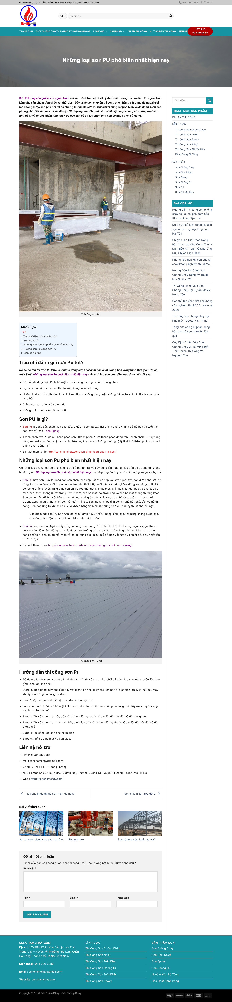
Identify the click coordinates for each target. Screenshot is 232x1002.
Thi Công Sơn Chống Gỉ (100, 968)
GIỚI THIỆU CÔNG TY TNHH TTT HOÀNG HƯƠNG (63, 31)
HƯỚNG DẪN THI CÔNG (163, 31)
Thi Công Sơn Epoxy (187, 139)
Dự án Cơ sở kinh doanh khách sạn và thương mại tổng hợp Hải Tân (192, 229)
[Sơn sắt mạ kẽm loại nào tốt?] (140, 823)
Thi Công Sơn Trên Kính (100, 974)
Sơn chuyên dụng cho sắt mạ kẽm (41, 839)
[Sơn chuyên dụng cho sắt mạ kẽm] (41, 823)
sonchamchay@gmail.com (45, 971)
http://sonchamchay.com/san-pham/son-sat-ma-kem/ (82, 451)
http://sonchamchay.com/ (47, 778)
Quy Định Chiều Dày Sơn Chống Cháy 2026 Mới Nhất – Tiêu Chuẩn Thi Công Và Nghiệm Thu (191, 349)
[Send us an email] (211, 2)
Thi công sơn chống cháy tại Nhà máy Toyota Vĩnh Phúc (190, 318)
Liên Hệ (183, 31)
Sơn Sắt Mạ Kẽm (184, 192)
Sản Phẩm (116, 31)
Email (74, 897)
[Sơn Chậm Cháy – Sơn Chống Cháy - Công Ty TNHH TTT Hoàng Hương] (36, 16)
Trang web (122, 897)
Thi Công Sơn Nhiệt (186, 134)
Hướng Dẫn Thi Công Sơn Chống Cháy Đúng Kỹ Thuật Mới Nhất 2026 (190, 275)
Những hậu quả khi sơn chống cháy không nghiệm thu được (191, 262)
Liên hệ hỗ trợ (32, 352)
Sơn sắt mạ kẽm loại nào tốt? (136, 839)
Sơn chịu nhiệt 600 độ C (140, 793)
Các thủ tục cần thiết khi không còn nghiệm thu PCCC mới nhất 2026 (192, 305)
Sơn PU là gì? (31, 340)
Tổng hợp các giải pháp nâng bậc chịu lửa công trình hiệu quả (191, 331)
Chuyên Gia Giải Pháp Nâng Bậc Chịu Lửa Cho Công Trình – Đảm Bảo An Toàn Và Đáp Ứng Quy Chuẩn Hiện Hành (192, 246)
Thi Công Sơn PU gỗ (187, 144)
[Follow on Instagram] (205, 2)
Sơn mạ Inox (76, 839)
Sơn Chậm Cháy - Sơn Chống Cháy (61, 993)
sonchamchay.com (44, 979)
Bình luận (29, 868)
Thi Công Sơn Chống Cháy (190, 129)
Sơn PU (179, 187)
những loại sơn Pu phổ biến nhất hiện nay (60, 374)
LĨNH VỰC (99, 31)
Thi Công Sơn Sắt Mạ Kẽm (190, 149)
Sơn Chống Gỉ (183, 182)
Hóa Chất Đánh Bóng (165, 981)
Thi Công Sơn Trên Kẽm (100, 961)
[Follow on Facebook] (201, 2)
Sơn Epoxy (181, 177)
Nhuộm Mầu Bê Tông (165, 974)
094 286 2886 (44, 964)
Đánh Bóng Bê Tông (186, 154)
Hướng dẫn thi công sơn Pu (40, 348)
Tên (26, 897)
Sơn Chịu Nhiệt (183, 172)
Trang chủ (26, 31)
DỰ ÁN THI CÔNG (137, 31)
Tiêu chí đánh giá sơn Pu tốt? (40, 336)
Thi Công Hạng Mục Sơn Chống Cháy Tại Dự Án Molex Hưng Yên (191, 290)
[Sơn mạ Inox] (90, 823)
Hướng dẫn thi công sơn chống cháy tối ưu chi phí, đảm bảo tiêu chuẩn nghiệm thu (192, 214)
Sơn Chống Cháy (185, 167)
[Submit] (170, 16)
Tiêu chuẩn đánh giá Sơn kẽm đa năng (50, 793)
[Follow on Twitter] (208, 2)
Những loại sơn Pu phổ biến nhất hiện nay (48, 344)
